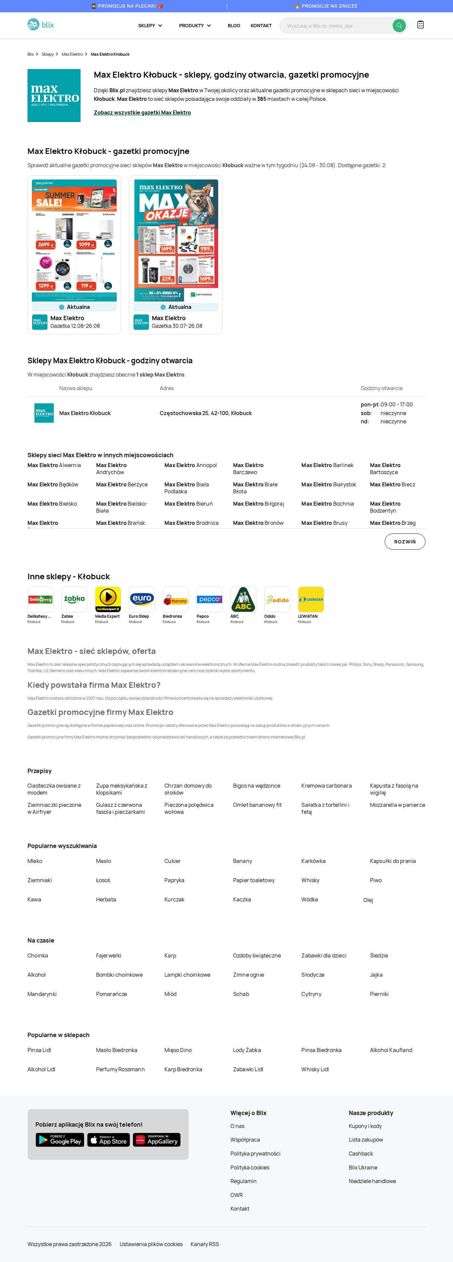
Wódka (309, 899)
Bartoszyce (385, 468)
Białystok (328, 484)
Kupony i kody (365, 1126)
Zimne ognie (248, 974)
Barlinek (327, 465)
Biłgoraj (258, 503)
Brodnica (191, 522)
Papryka (174, 880)
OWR (236, 1195)
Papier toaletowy (254, 880)
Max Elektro (72, 54)
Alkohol (37, 974)
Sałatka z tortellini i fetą (325, 808)
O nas (237, 1126)
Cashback (361, 1153)
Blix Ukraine (363, 1167)
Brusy (324, 522)
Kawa (34, 899)
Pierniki (380, 994)
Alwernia (54, 465)
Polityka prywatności (255, 1153)
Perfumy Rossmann (120, 1069)
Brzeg (393, 522)
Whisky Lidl (315, 1069)
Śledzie (379, 955)
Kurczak (174, 899)
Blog (234, 25)
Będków (53, 484)
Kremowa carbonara (326, 785)
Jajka (376, 974)
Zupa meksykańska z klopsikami (122, 789)
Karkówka (313, 861)
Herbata (106, 899)
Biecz (392, 484)
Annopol (190, 465)
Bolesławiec (43, 526)
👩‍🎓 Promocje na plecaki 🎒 (127, 6)
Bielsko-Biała (122, 507)
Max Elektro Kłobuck (110, 54)
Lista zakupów (366, 1139)
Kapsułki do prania (393, 861)
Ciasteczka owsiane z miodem (54, 789)
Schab (241, 994)
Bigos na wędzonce (256, 785)
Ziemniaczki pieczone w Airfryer (54, 808)
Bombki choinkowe (119, 974)
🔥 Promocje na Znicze (325, 6)
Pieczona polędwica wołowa (189, 808)
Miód (170, 994)
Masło (103, 861)
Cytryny (311, 994)
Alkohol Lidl (41, 1069)
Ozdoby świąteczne (257, 955)
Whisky (310, 880)
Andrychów (111, 468)
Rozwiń (405, 541)
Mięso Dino (178, 1050)
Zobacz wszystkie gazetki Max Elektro (142, 112)
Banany (242, 861)
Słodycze (312, 974)
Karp (170, 955)
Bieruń (188, 503)
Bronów (258, 522)
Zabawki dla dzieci (324, 955)
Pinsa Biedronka (321, 1050)
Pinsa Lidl (39, 1050)
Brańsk (120, 522)
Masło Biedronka (117, 1050)
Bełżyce (122, 484)
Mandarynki (42, 994)
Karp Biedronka (183, 1069)
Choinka (38, 955)
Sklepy (48, 54)
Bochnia (327, 503)
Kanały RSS (205, 1244)
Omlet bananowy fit (257, 804)
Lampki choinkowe (187, 974)
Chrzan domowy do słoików (188, 789)
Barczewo (248, 468)
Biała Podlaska (186, 488)
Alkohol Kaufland (391, 1050)
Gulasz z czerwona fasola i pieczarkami (120, 808)
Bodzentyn (385, 507)
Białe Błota (255, 488)
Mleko (35, 861)
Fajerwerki (109, 955)
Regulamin (243, 1181)
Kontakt (261, 25)
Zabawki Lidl (248, 1069)
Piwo (376, 880)
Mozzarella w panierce (397, 804)
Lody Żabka (247, 1050)
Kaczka (242, 899)
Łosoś (103, 880)
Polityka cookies (249, 1167)
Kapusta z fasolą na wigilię (394, 789)
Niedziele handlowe (372, 1181)
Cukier (172, 861)
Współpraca (245, 1139)
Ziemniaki (40, 880)
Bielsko (52, 503)
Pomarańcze (111, 994)
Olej (368, 900)
